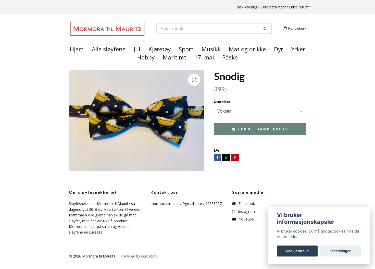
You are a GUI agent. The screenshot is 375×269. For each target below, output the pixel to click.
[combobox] (260, 120)
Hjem (77, 58)
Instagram (246, 220)
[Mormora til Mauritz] (128, 33)
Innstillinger (340, 251)
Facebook (246, 212)
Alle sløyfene (109, 58)
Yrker (298, 58)
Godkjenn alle (297, 251)
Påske (230, 66)
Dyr (278, 58)
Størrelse (222, 110)
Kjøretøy (159, 58)
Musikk (211, 58)
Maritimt (174, 66)
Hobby (146, 66)
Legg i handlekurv (263, 138)
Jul (137, 58)
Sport (186, 58)
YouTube (246, 228)
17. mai (204, 66)
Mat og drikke (247, 58)
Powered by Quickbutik (139, 265)
